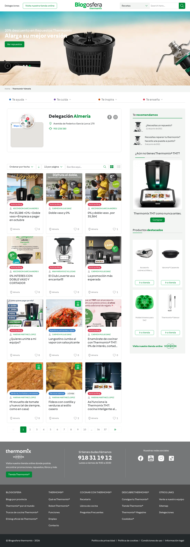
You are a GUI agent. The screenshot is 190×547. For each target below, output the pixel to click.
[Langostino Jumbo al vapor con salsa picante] (64, 316)
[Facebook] (140, 458)
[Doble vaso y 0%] (64, 190)
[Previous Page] (13, 429)
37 (105, 429)
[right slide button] (16, 66)
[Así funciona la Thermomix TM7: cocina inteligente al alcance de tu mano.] (103, 379)
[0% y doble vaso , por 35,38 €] (103, 190)
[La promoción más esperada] (103, 253)
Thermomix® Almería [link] (21, 89)
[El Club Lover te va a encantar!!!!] (64, 253)
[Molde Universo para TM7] (144, 302)
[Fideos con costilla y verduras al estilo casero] (64, 379)
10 (84, 429)
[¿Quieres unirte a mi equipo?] (25, 316)
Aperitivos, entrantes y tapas (62, 330)
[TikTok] (171, 458)
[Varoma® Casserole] (170, 252)
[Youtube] (151, 458)
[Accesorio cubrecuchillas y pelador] (144, 252)
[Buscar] (182, 6)
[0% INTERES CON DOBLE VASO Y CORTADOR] (25, 253)
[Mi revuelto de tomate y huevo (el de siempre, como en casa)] (25, 379)
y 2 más (71, 393)
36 (98, 429)
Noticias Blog (16, 204)
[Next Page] (115, 429)
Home (7, 89)
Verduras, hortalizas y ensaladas (24, 393)
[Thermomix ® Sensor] (170, 302)
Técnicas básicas (57, 393)
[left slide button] (8, 66)
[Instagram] (161, 458)
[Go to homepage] (88, 5)
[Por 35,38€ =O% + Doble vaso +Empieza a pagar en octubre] (25, 190)
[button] (134, 6)
